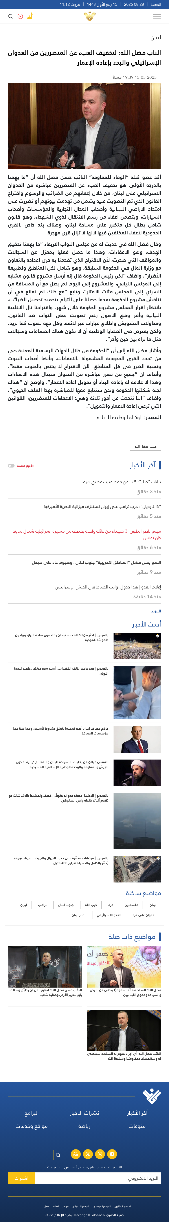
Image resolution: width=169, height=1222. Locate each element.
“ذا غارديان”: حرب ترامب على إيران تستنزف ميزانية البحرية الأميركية (102, 506)
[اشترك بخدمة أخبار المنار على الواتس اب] (100, 1155)
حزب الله (91, 905)
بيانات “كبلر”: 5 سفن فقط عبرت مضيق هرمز (121, 482)
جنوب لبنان (66, 905)
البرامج (32, 1113)
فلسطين (131, 905)
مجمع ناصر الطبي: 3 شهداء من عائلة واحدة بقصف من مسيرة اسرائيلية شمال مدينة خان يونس (87, 534)
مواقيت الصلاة (61, 1206)
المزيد (156, 611)
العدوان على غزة (144, 915)
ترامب (42, 905)
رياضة (84, 1126)
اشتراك (21, 1178)
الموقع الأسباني (81, 1206)
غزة (110, 905)
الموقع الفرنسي (102, 1206)
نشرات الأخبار (84, 1113)
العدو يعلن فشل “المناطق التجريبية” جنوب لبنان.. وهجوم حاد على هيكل (96, 562)
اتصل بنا (45, 1206)
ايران (23, 905)
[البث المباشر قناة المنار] (75, 1155)
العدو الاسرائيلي (109, 915)
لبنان (156, 37)
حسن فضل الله (145, 446)
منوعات (137, 1126)
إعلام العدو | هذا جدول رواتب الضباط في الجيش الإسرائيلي (108, 587)
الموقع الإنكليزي (122, 1206)
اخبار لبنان (78, 915)
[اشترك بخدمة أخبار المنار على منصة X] (88, 1155)
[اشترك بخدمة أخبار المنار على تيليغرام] (112, 1155)
